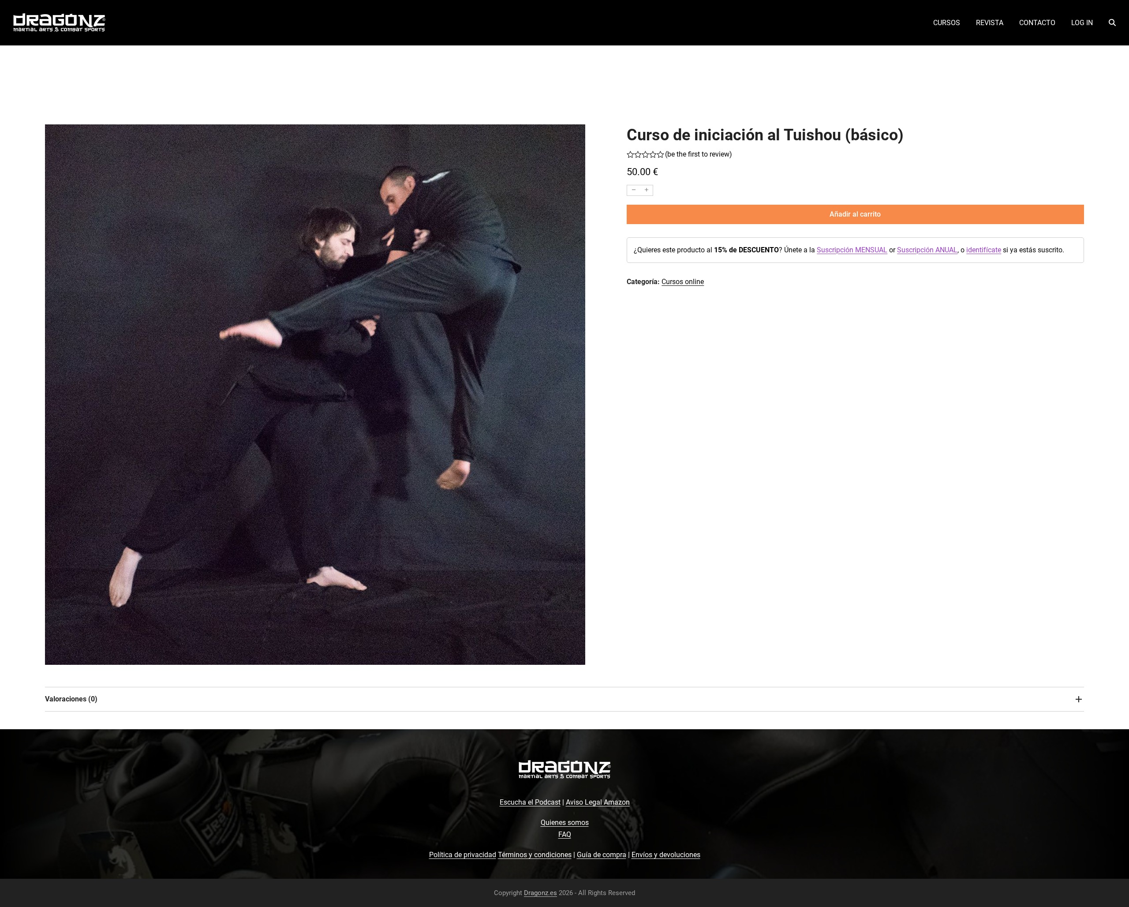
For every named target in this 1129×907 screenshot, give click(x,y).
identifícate (983, 250)
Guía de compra (601, 855)
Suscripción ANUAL (927, 250)
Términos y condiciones (535, 855)
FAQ (564, 834)
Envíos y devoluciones (666, 855)
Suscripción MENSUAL (852, 250)
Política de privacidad (462, 855)
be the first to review (698, 154)
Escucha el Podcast (530, 802)
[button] (1112, 23)
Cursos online (683, 281)
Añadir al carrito (855, 214)
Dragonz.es (540, 893)
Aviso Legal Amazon (598, 802)
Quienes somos (565, 822)
